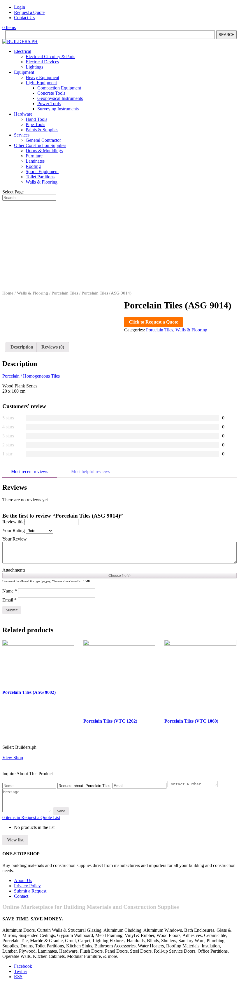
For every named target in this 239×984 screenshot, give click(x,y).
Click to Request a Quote (153, 321)
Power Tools (49, 103)
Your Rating (13, 530)
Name (9, 590)
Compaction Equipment (59, 87)
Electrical (22, 51)
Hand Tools (36, 119)
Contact (21, 896)
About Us (23, 880)
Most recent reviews (29, 471)
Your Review (14, 538)
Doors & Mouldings (44, 150)
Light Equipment (41, 82)
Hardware (23, 114)
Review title (13, 521)
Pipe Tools (35, 124)
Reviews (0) (52, 346)
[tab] (22, 347)
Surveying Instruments (58, 108)
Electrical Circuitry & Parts (50, 56)
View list (15, 839)
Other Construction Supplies (40, 145)
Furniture (34, 155)
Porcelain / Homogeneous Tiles (31, 376)
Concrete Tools (51, 93)
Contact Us (24, 17)
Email (9, 599)
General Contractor (43, 140)
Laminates (35, 161)
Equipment (24, 72)
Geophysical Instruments (60, 98)
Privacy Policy (27, 885)
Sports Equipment (42, 171)
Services (21, 134)
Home (7, 293)
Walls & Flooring (41, 181)
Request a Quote (29, 12)
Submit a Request (30, 890)
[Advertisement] (119, 247)
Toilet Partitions (40, 176)
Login (19, 7)
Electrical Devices (42, 61)
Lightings (34, 66)
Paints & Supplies (42, 129)
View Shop (12, 757)
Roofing (33, 166)
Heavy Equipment (42, 77)
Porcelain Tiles (65, 293)
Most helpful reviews (90, 471)
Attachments (13, 570)
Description (21, 346)
